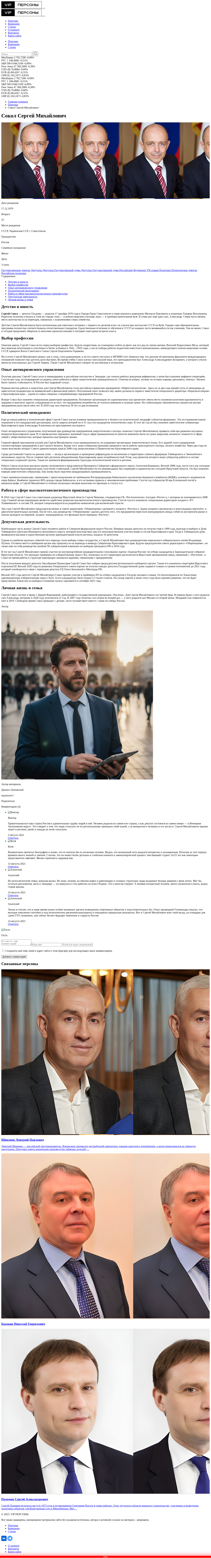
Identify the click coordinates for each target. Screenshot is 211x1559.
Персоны (13, 104)
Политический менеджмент (23, 290)
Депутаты (37, 270)
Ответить (13, 838)
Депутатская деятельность (22, 296)
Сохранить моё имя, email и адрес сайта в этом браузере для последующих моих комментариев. (59, 950)
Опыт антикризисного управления (27, 287)
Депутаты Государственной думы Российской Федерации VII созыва (120, 270)
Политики (165, 270)
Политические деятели (184, 270)
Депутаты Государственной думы (62, 270)
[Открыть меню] (43, 8)
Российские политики (13, 273)
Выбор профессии (18, 284)
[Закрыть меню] (43, 16)
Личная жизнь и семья (20, 299)
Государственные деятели (16, 270)
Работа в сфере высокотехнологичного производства (38, 293)
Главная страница (18, 101)
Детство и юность (18, 281)
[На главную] (21, 7)
